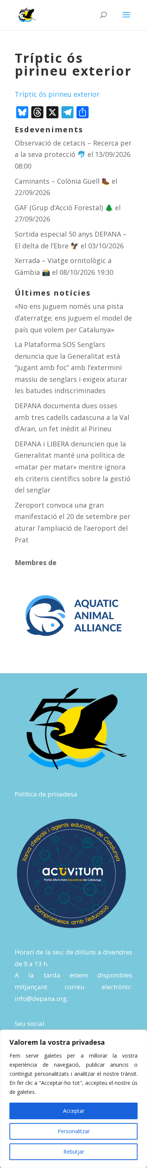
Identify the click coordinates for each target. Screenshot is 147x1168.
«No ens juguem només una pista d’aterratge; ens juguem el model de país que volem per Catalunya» (73, 318)
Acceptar (73, 1110)
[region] (73, 1099)
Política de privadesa (46, 794)
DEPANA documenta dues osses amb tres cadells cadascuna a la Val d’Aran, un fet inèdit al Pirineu (72, 417)
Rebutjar (73, 1151)
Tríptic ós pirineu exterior (57, 94)
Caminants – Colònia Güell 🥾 (62, 181)
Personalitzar (74, 1131)
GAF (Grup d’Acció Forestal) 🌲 (64, 207)
